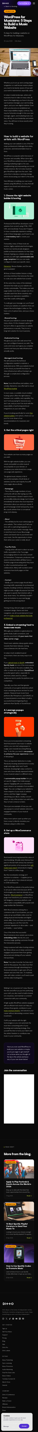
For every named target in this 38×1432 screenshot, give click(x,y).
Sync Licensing (7, 1363)
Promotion (9, 11)
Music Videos (6, 1376)
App (3, 1344)
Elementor (7, 266)
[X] (6, 1319)
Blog (3, 1341)
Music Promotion (7, 1366)
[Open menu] (34, 3)
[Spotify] (13, 1319)
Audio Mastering (7, 1369)
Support (5, 1335)
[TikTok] (10, 1319)
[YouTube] (16, 1319)
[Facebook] (23, 1319)
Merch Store (6, 1382)
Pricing (4, 1338)
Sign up (4, 1328)
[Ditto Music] (5, 3)
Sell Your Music (7, 1331)
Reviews (4, 1398)
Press (4, 1410)
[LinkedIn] (20, 1319)
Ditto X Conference (8, 1394)
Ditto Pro (5, 1347)
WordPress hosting (10, 389)
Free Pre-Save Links (8, 1372)
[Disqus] (19, 1099)
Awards (4, 1385)
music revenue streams (12, 1011)
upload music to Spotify (16, 663)
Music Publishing (7, 1360)
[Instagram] (3, 1319)
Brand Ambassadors (8, 1407)
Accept (24, 1426)
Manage (6, 1426)
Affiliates (5, 1404)
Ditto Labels (6, 1350)
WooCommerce (16, 895)
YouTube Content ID (8, 1379)
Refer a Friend (6, 1401)
